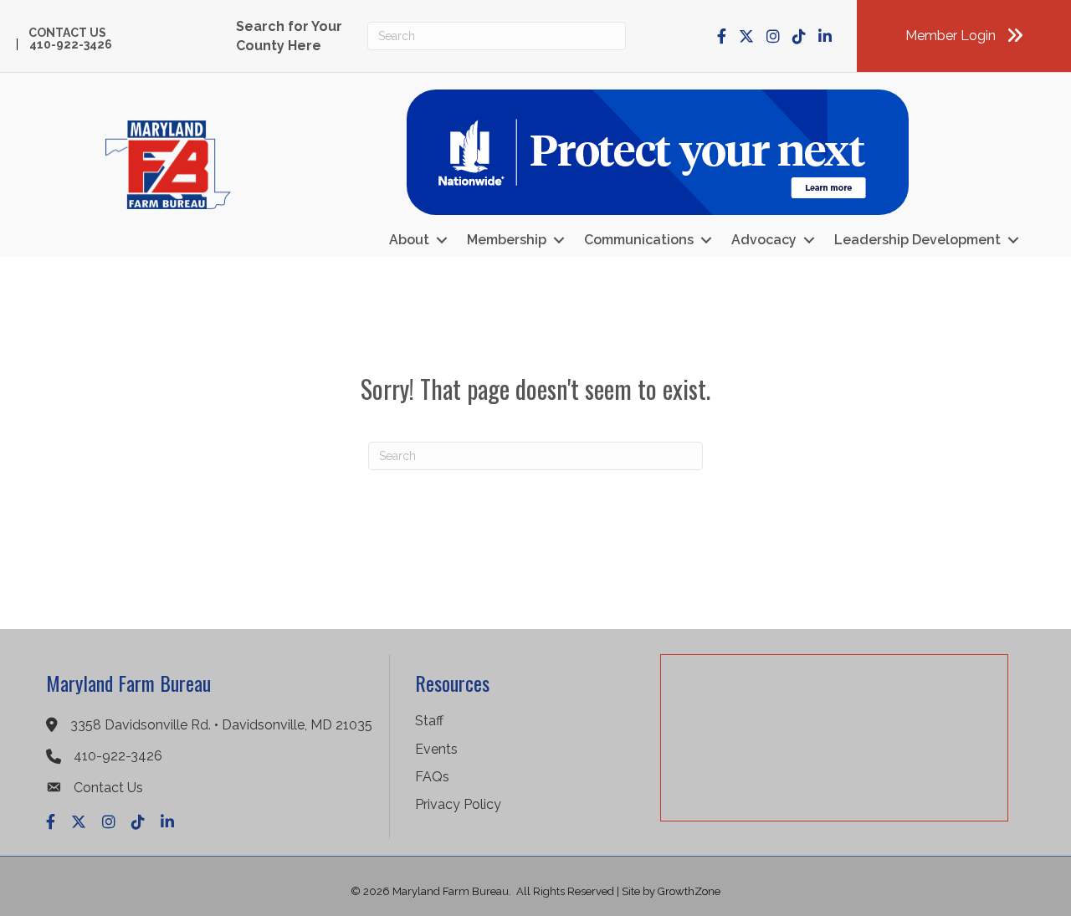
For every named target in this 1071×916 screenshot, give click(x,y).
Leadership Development (917, 240)
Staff (429, 721)
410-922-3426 (70, 44)
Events (436, 749)
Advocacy (764, 240)
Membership (506, 240)
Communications (639, 240)
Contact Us (67, 32)
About (409, 240)
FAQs (432, 777)
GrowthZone (689, 891)
